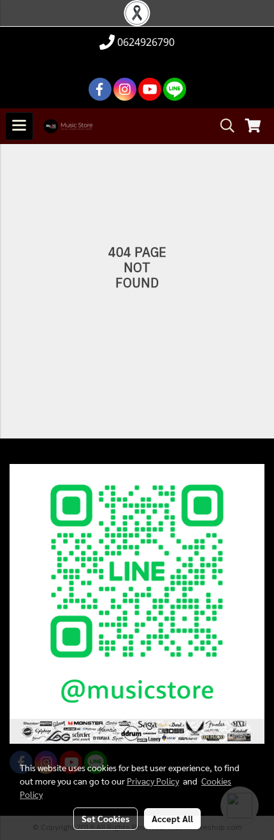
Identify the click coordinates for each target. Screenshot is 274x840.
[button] (223, 126)
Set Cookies (105, 818)
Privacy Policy (153, 780)
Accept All (172, 818)
